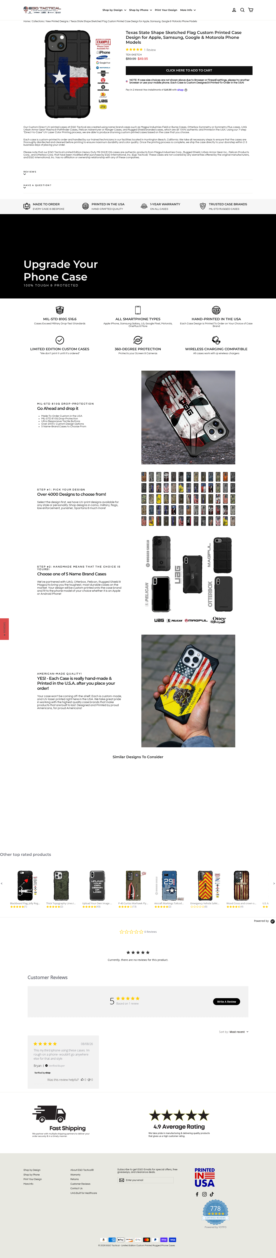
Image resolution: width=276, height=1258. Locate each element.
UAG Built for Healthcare (83, 1193)
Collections (38, 21)
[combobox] (233, 1032)
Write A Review (226, 1001)
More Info (186, 9)
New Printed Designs (57, 21)
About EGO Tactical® (82, 1170)
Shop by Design (113, 9)
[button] (1, 883)
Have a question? (37, 185)
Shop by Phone (139, 9)
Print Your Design (166, 9)
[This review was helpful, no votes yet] (82, 1080)
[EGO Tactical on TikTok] (212, 1194)
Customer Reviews (80, 1184)
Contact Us (76, 1188)
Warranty (75, 1174)
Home (26, 21)
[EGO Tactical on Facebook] (197, 1194)
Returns (74, 1179)
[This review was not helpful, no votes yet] (89, 1080)
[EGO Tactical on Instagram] (204, 1194)
